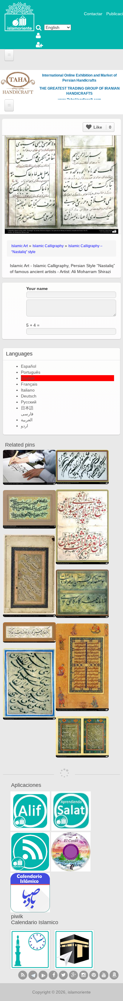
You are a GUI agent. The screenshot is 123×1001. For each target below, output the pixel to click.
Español (28, 366)
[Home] (19, 16)
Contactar (93, 13)
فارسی (27, 414)
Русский (28, 402)
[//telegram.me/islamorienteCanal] (32, 975)
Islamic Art (19, 246)
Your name (37, 288)
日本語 (27, 408)
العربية (27, 419)
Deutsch (28, 396)
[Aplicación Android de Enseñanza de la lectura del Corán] (30, 811)
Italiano (28, 390)
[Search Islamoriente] (39, 28)
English (28, 378)
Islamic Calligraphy (48, 246)
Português (30, 372)
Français (29, 384)
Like (101, 127)
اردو (24, 425)
